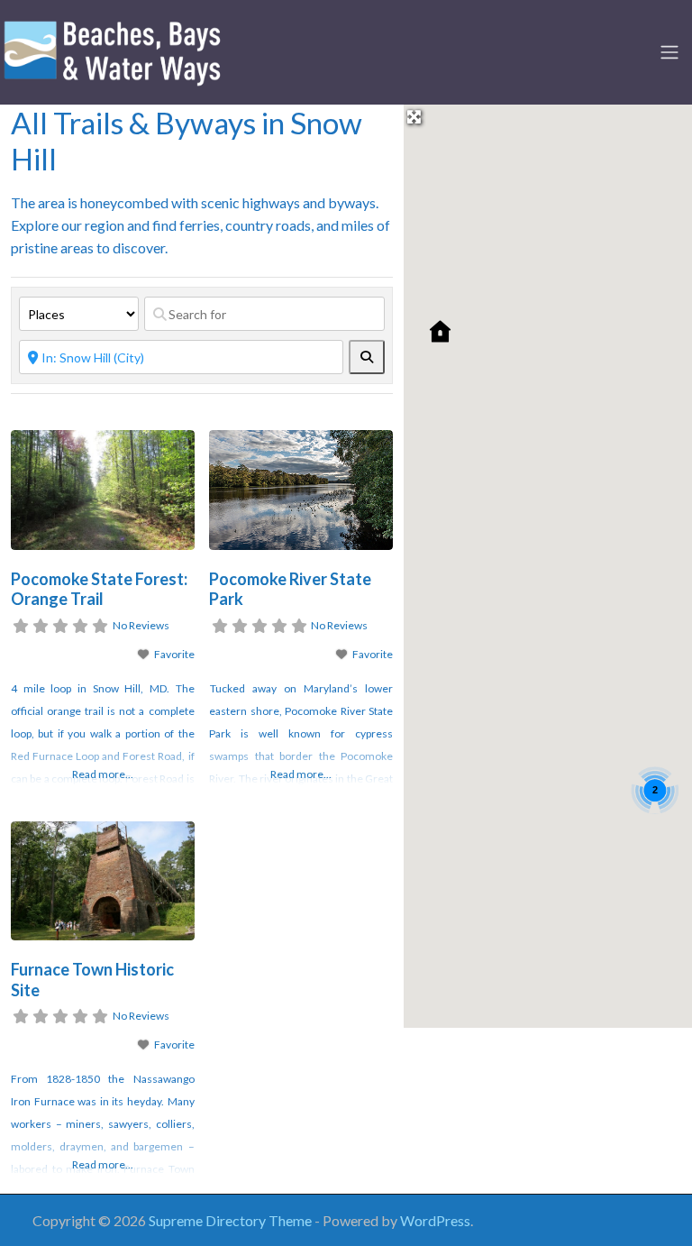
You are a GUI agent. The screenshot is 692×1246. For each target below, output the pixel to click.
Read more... (102, 774)
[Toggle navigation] (669, 52)
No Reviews (141, 625)
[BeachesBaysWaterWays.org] (112, 49)
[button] (440, 331)
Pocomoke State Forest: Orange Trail (99, 589)
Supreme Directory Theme (231, 1220)
